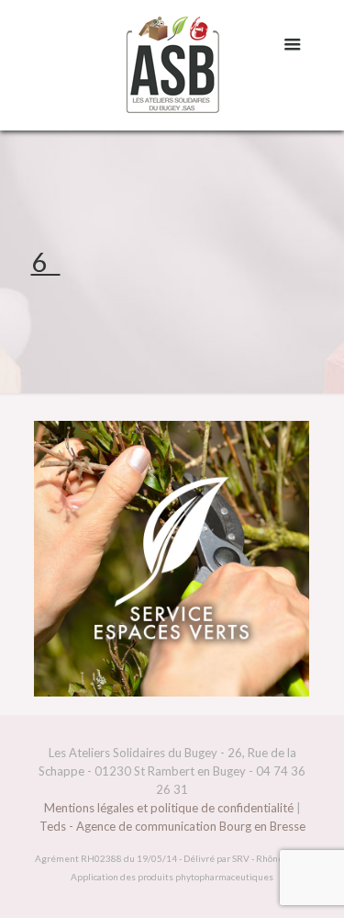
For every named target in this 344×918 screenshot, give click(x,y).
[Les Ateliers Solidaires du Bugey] (172, 65)
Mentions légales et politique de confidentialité (169, 807)
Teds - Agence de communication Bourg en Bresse (172, 826)
